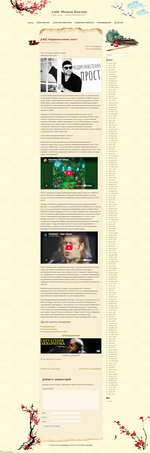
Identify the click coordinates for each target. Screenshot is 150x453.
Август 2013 (112, 387)
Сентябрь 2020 (113, 220)
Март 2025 (112, 101)
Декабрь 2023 (113, 134)
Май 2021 (111, 202)
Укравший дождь (49, 326)
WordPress (65, 445)
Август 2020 (112, 222)
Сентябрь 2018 (113, 262)
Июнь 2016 (112, 314)
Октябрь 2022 (113, 164)
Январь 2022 (112, 184)
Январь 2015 (112, 352)
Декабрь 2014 (113, 354)
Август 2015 (112, 336)
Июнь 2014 (112, 365)
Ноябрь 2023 (113, 136)
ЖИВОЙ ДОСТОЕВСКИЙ (84, 23)
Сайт (44, 421)
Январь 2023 (112, 158)
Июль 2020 (112, 224)
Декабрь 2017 (113, 277)
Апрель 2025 (112, 98)
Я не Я (75, 122)
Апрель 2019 (112, 248)
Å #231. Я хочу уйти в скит (50, 369)
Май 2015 (111, 343)
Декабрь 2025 (113, 81)
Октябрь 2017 (113, 281)
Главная (30, 23)
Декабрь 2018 (113, 255)
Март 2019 (112, 250)
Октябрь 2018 (113, 259)
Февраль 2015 (113, 350)
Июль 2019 (112, 242)
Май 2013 (111, 394)
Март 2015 (112, 347)
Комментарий (47, 389)
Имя (43, 413)
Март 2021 (112, 206)
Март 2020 (112, 231)
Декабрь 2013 (113, 378)
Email (44, 417)
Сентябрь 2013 (113, 385)
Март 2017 (112, 295)
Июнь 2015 (112, 341)
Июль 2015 (112, 339)
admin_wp (57, 42)
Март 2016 (112, 321)
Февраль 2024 (113, 129)
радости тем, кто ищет (67, 98)
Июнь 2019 (112, 244)
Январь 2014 (112, 376)
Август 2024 (112, 116)
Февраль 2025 (113, 103)
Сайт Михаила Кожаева (69, 12)
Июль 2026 (112, 65)
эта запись (72, 355)
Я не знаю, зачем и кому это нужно (55, 331)
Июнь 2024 (112, 120)
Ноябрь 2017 (113, 279)
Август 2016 (112, 310)
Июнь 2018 (112, 266)
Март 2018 (112, 270)
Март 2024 (112, 127)
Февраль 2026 (113, 76)
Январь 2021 (112, 211)
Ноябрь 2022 (113, 162)
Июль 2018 (112, 264)
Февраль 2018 (113, 273)
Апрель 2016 (112, 319)
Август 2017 (112, 284)
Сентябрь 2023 (113, 140)
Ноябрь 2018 (113, 257)
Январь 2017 (112, 299)
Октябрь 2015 (113, 332)
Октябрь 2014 (113, 358)
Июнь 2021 (112, 200)
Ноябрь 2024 (113, 109)
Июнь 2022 (112, 173)
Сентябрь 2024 (113, 114)
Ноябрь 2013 (113, 380)
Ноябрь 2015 (113, 330)
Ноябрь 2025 (113, 83)
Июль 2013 (112, 389)
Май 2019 (111, 246)
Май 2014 (111, 367)
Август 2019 (112, 239)
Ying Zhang (89, 445)
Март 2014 (112, 372)
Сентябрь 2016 (113, 308)
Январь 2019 (112, 253)
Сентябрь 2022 (113, 167)
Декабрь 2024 (113, 107)
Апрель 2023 (112, 151)
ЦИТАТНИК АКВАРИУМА (62, 23)
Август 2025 (112, 89)
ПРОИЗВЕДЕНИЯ (104, 23)
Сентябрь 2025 (113, 87)
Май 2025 (111, 96)
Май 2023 (111, 149)
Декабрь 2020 (113, 213)
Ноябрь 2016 (113, 303)
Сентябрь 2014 (113, 361)
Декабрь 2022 (113, 160)
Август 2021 (112, 195)
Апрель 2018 (112, 268)
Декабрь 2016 (113, 301)
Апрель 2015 (112, 345)
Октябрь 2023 (113, 138)
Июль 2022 (112, 171)
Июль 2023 (112, 145)
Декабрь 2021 (113, 187)
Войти (111, 401)
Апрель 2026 (112, 72)
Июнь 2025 (112, 94)
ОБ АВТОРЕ (118, 23)
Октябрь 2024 (113, 112)
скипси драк (77, 119)
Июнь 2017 (112, 288)
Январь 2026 (112, 78)
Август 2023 (112, 142)
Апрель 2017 (112, 292)
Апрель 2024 (112, 125)
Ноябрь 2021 (113, 189)
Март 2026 (112, 74)
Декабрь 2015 (113, 328)
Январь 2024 (112, 131)
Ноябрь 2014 (113, 356)
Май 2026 (111, 70)
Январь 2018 (112, 275)
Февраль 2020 (113, 233)
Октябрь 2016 (113, 306)
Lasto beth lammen (71, 282)
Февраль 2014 (113, 374)
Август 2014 (112, 363)
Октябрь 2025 (113, 85)
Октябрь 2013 (113, 383)
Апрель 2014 (112, 369)
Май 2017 (111, 290)
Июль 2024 (112, 118)
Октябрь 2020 (113, 217)
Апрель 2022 (112, 178)
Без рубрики (57, 359)
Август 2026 (112, 63)
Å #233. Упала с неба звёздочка (90, 369)
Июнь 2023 (112, 147)
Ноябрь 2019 (113, 237)
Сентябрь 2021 (113, 193)
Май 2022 (111, 176)
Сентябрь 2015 (113, 334)
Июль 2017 (112, 286)
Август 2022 (112, 169)
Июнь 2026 (112, 67)
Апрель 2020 (112, 228)
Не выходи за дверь (50, 329)
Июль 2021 (112, 198)
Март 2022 (112, 180)
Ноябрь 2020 (113, 215)
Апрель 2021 (112, 204)
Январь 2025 (112, 105)
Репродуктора (46, 209)
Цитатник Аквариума (93, 49)
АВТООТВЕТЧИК (43, 23)
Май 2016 (111, 317)
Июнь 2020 (112, 226)
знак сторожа (59, 144)
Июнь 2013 (112, 391)
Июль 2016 (112, 312)
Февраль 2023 (113, 156)
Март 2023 (112, 153)
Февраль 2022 (113, 182)
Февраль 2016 (113, 323)
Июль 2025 (112, 92)
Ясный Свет (92, 293)
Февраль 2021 (113, 209)
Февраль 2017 (113, 297)
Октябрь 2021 (113, 191)
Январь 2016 (112, 325)
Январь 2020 (112, 235)
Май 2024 (111, 123)
